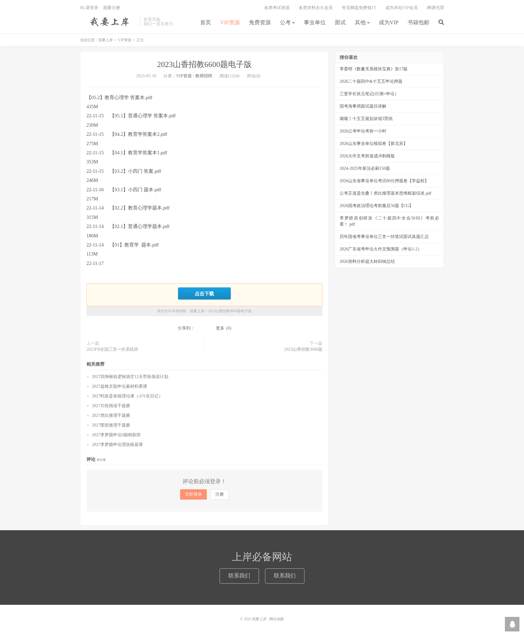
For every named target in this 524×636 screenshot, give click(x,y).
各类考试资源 (277, 7)
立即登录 (193, 494)
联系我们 (239, 576)
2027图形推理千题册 (111, 425)
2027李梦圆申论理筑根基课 (117, 444)
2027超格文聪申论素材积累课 (119, 386)
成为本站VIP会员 (401, 7)
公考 (285, 22)
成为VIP (388, 22)
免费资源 (260, 22)
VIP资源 (230, 22)
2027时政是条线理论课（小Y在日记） (127, 396)
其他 (360, 22)
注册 (219, 494)
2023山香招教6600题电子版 (204, 64)
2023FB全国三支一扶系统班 (112, 349)
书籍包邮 (418, 22)
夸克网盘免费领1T (359, 7)
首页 (205, 22)
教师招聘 (203, 76)
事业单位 (315, 22)
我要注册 (111, 7)
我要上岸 (108, 21)
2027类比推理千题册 (111, 415)
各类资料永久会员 (316, 7)
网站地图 (276, 619)
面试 (340, 22)
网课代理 (435, 7)
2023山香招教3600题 (303, 349)
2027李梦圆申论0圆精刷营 (116, 435)
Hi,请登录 (89, 7)
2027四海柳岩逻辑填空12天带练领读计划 (130, 376)
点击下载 (204, 293)
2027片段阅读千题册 (111, 405)
